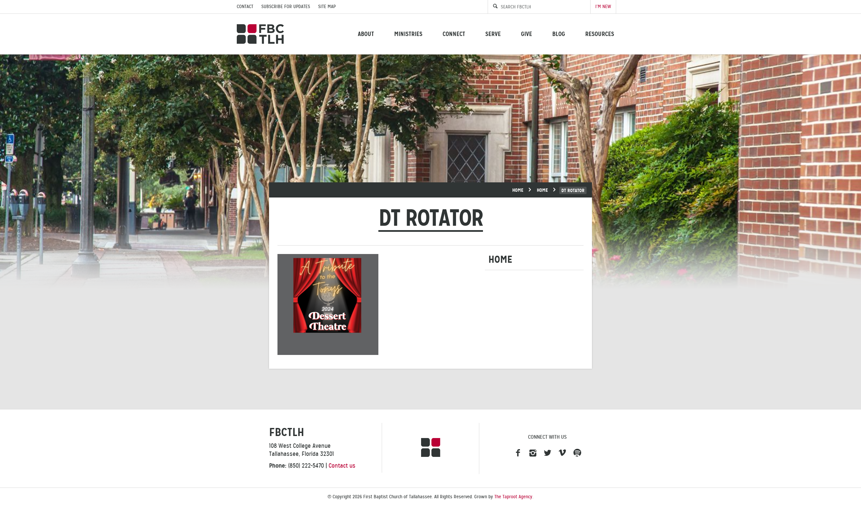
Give (526, 34)
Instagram (533, 453)
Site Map (327, 6)
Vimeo (562, 453)
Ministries (408, 34)
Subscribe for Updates (285, 6)
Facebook (518, 453)
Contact (245, 6)
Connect (454, 34)
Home (517, 190)
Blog (558, 34)
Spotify (577, 453)
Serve (493, 34)
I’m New (603, 6)
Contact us (342, 465)
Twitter (547, 453)
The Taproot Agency (513, 497)
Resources (599, 34)
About (366, 34)
